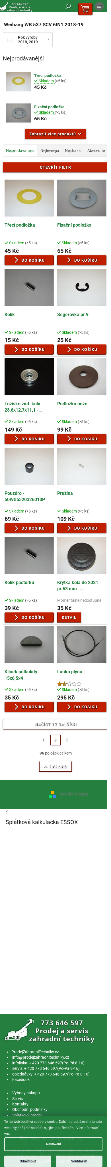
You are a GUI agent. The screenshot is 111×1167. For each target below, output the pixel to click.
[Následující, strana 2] (55, 740)
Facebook (21, 1079)
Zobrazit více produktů (52, 134)
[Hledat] (68, 6)
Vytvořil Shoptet (74, 794)
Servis (17, 1098)
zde (7, 1134)
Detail (69, 617)
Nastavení (53, 1144)
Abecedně (96, 150)
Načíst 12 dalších (56, 724)
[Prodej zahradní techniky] (50, 1030)
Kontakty (20, 1104)
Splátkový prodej (27, 1115)
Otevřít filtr (55, 167)
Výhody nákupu (26, 1093)
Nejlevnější (49, 150)
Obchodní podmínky (30, 1109)
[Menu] (99, 6)
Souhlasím (79, 1161)
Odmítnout (28, 1161)
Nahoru (58, 766)
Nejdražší (73, 150)
